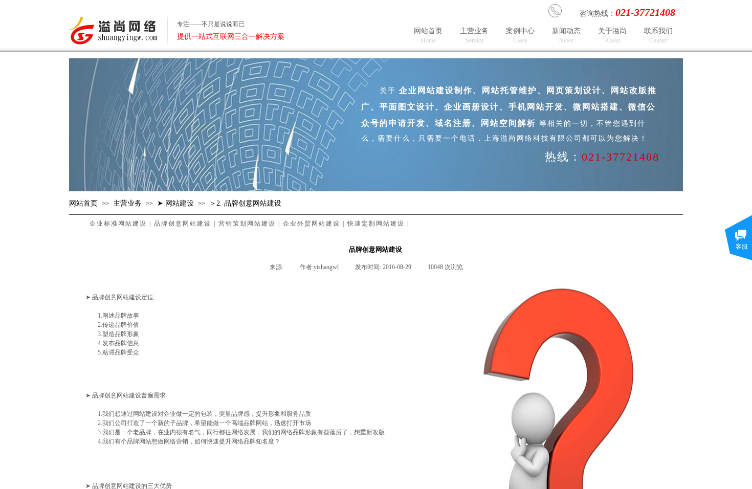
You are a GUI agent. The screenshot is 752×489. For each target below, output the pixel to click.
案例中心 (520, 35)
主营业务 (474, 35)
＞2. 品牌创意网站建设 (245, 203)
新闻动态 (567, 35)
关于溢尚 (613, 35)
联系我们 (659, 35)
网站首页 (428, 35)
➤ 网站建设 (175, 203)
